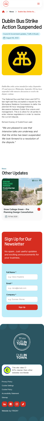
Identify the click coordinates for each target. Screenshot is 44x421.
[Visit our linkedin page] (4, 404)
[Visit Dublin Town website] (22, 356)
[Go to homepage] (6, 4)
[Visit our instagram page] (17, 404)
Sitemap (5, 397)
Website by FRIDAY (10, 411)
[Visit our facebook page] (10, 404)
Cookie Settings (8, 385)
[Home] (3, 11)
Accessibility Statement (10, 393)
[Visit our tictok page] (23, 404)
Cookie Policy (7, 389)
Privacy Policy (7, 382)
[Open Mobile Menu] (38, 4)
